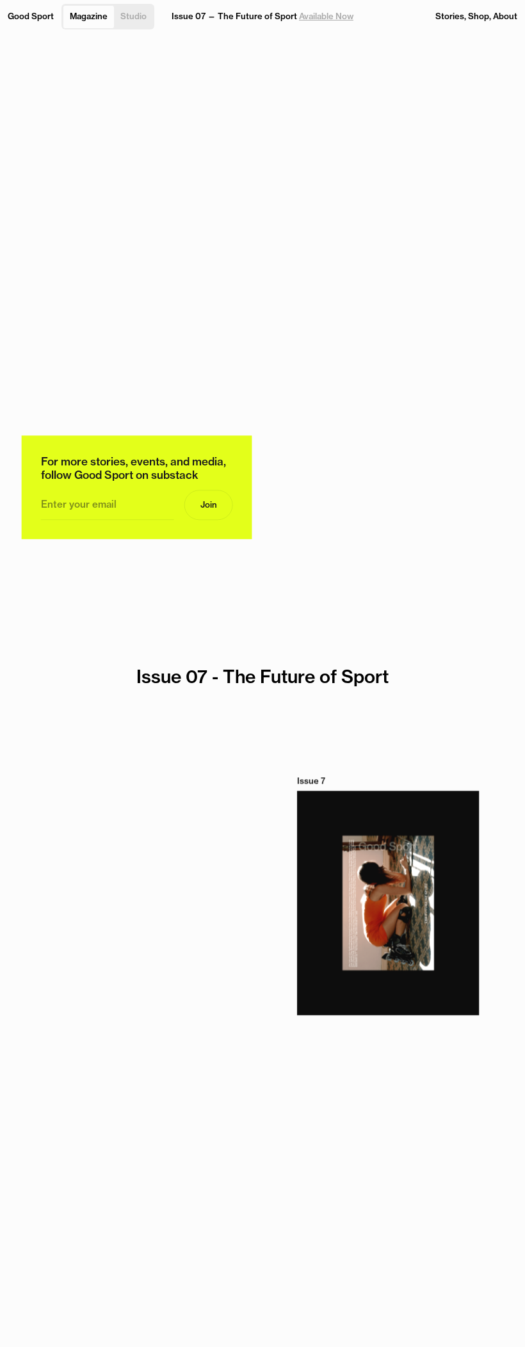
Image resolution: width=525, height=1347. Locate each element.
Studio (133, 16)
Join (208, 504)
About (505, 16)
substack (174, 475)
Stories (449, 16)
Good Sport (31, 16)
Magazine (89, 16)
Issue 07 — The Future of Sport (262, 16)
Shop (478, 16)
